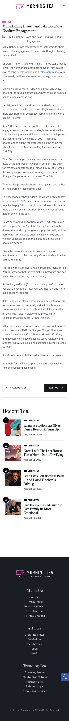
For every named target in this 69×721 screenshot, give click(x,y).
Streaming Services (34, 691)
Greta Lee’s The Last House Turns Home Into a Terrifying (44, 453)
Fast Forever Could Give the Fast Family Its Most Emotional (43, 509)
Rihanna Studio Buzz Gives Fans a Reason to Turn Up (42, 428)
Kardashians (34, 681)
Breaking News (34, 672)
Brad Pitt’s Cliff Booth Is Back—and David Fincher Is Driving (44, 480)
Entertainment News (34, 677)
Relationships (34, 686)
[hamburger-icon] (64, 6)
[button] (65, 677)
